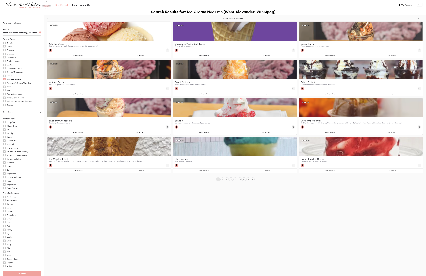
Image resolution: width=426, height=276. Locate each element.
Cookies (10, 65)
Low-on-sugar (12, 148)
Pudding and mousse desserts (19, 101)
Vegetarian (11, 184)
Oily (8, 248)
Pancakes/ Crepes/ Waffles (19, 83)
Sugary (10, 262)
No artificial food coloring (18, 151)
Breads (10, 43)
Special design (13, 259)
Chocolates (11, 57)
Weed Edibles (12, 188)
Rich (8, 251)
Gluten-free (12, 126)
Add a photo (140, 55)
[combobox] (22, 112)
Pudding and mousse (15, 98)
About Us (85, 4)
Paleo (9, 166)
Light (9, 233)
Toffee (9, 266)
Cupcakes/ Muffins (15, 68)
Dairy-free (11, 122)
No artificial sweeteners (17, 155)
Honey (9, 230)
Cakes (9, 46)
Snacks (10, 105)
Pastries (10, 87)
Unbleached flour (14, 177)
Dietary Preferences (11, 118)
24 (240, 179)
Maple (9, 237)
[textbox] (22, 112)
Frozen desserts (14, 79)
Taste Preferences (11, 193)
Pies (8, 90)
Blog (74, 4)
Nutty (9, 244)
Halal (9, 129)
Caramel (10, 208)
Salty (9, 255)
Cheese (10, 211)
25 (244, 179)
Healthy (10, 133)
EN (419, 5)
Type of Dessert (9, 39)
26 (248, 179)
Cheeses (10, 54)
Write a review (78, 55)
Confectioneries (13, 61)
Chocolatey (12, 215)
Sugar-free (11, 173)
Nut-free (10, 162)
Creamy (10, 222)
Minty (9, 241)
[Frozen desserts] (51, 50)
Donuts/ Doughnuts (15, 72)
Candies (10, 50)
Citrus (9, 219)
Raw (8, 170)
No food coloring (14, 159)
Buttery (10, 204)
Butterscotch (12, 200)
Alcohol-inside (13, 197)
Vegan (9, 181)
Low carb (10, 144)
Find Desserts (62, 4)
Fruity (9, 226)
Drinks (9, 76)
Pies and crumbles (14, 94)
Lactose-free (12, 140)
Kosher (9, 137)
